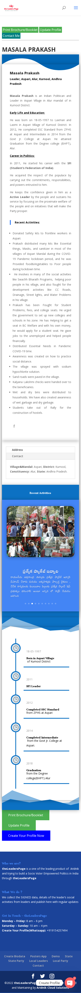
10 (55, 603)
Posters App (38, 956)
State (69, 956)
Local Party (60, 961)
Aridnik (74, 869)
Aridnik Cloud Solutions (53, 987)
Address (17, 450)
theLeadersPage (26, 983)
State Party (16, 961)
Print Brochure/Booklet (20, 30)
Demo (56, 956)
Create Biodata (14, 956)
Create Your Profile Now (26, 835)
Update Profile (50, 30)
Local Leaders (38, 961)
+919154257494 (57, 930)
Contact (17, 456)
